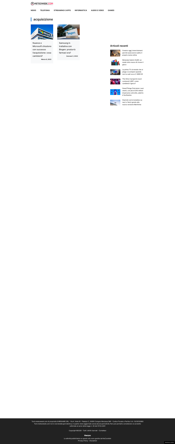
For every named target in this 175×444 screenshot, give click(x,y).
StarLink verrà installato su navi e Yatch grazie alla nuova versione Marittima (132, 102)
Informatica (81, 10)
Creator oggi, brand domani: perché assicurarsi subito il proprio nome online (132, 53)
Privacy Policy (83, 441)
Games (111, 10)
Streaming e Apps (62, 10)
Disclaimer (93, 441)
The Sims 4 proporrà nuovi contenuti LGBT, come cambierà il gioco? (132, 81)
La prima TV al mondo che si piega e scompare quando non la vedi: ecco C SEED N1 (132, 72)
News (33, 10)
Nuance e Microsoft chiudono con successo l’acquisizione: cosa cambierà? (42, 49)
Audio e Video (97, 10)
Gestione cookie (169, 442)
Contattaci (102, 431)
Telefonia (45, 10)
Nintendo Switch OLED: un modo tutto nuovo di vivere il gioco (132, 62)
